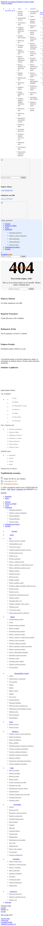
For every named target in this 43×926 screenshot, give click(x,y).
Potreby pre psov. (21, 114)
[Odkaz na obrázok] (11, 356)
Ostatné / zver (13, 900)
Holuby (11, 688)
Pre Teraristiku (16, 421)
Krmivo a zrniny (13, 779)
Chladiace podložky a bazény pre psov (21, 30)
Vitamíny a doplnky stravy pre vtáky (19, 794)
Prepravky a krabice (14, 758)
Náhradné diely (13, 837)
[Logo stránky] (15, 175)
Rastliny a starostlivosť (15, 816)
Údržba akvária (13, 846)
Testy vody (12, 843)
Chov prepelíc (13, 682)
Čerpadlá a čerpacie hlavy (16, 819)
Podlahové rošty (13, 712)
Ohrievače (12, 828)
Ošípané (11, 694)
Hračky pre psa (21, 41)
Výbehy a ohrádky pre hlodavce (18, 764)
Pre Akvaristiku (16, 417)
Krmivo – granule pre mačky (33, 38)
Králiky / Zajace (13, 691)
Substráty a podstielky (15, 873)
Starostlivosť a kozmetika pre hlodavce (20, 761)
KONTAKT (12, 455)
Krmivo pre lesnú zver (15, 894)
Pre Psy (14, 398)
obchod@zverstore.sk (11, 484)
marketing (20, 489)
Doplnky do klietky (14, 773)
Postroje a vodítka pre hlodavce (18, 752)
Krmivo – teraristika (14, 867)
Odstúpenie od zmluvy (15, 435)
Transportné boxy (14, 791)
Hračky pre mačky (33, 26)
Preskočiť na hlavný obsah (25, 2)
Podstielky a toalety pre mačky (33, 87)
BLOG (11, 464)
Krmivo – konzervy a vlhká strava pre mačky (33, 46)
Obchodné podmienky (15, 232)
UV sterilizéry (13, 852)
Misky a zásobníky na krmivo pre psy (21, 67)
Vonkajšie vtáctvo (14, 800)
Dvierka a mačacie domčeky (32, 20)
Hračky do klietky (14, 770)
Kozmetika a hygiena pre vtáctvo (18, 788)
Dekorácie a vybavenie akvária (18, 813)
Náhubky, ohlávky (20, 74)
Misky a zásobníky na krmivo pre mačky (34, 67)
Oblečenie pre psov (22, 78)
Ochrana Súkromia (14, 242)
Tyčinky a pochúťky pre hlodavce (18, 749)
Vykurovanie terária (14, 879)
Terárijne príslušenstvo (15, 882)
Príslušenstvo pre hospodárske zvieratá (20, 709)
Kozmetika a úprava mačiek (33, 32)
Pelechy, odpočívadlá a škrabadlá (34, 81)
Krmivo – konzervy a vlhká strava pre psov (21, 59)
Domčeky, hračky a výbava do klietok (20, 734)
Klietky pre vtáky (14, 776)
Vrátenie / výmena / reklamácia (18, 236)
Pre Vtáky (15, 413)
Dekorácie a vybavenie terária (17, 864)
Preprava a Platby (14, 432)
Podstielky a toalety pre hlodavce (18, 755)
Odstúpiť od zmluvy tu (8, 924)
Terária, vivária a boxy (15, 861)
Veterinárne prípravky (15, 797)
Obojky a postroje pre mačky (33, 74)
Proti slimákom (13, 718)
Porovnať (8, 902)
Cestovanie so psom (22, 23)
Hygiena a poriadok (20, 46)
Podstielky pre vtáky (15, 785)
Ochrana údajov (13, 444)
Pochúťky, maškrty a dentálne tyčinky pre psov (21, 102)
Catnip (32, 16)
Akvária (11, 807)
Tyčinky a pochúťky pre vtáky (17, 782)
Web (8, 489)
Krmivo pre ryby (13, 810)
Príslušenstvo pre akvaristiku (17, 840)
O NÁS (11, 458)
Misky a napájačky (14, 870)
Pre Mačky (15, 402)
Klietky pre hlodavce (15, 737)
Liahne (11, 676)
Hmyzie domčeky (14, 715)
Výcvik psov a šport (22, 148)
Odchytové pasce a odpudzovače (18, 706)
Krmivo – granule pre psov (21, 51)
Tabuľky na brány (21, 125)
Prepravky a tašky (33, 93)
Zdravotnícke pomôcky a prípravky (21, 153)
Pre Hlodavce (16, 409)
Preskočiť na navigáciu (8, 2)
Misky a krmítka (13, 743)
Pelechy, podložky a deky (21, 93)
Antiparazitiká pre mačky (34, 12)
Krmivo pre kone (14, 724)
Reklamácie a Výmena (15, 438)
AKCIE (11, 461)
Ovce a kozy (12, 697)
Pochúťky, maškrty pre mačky (33, 60)
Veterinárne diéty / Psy (21, 130)
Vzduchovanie (13, 834)
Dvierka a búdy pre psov (22, 36)
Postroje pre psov (21, 109)
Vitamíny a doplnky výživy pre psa (21, 136)
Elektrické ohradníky (15, 703)
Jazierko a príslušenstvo (16, 855)
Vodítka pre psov (21, 143)
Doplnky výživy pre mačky (33, 53)
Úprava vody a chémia (15, 849)
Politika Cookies (14, 245)
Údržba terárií (13, 885)
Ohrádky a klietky (21, 88)
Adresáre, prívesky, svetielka (20, 13)
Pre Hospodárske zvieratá (19, 406)
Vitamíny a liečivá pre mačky (33, 103)
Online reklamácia (14, 239)
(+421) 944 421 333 (10, 481)
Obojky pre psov (21, 83)
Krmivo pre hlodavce (15, 740)
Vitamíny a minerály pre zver (17, 897)
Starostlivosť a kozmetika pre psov (21, 119)
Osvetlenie (12, 876)
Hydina (11, 685)
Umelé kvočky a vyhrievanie (17, 679)
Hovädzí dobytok (14, 700)
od (24, 489)
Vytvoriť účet (5, 918)
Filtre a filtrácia (13, 822)
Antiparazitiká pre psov (22, 18)
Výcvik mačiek (32, 109)
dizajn (13, 489)
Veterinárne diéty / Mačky (34, 98)
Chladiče (11, 825)
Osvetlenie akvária (14, 831)
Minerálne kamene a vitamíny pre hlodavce (21, 746)
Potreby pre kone (14, 727)
